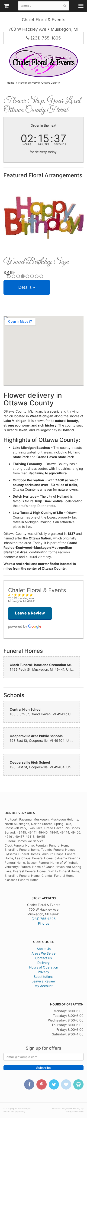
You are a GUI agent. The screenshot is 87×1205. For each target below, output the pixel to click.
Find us (43, 923)
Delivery (43, 963)
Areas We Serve (43, 953)
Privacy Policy (18, 1111)
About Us (44, 949)
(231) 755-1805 (45, 38)
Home (10, 82)
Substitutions (43, 976)
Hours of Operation (43, 967)
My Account (44, 986)
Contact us (43, 958)
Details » (26, 287)
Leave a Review (43, 981)
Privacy (43, 972)
